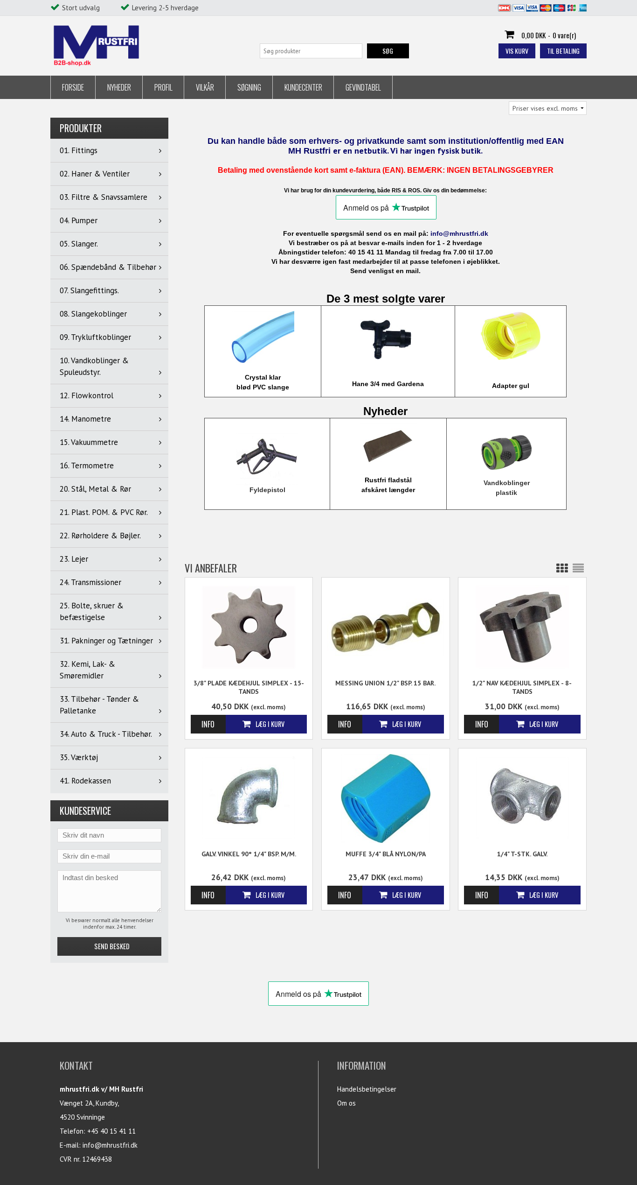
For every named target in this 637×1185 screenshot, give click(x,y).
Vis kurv (516, 51)
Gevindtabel (363, 87)
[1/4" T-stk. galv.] (522, 797)
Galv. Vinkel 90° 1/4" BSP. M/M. (248, 854)
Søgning (249, 87)
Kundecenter (303, 87)
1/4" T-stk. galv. (522, 854)
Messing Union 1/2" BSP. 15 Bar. (385, 683)
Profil (163, 87)
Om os (346, 1103)
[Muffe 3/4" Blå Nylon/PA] (385, 798)
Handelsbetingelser (366, 1089)
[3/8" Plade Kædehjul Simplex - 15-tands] (249, 626)
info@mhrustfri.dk (110, 1145)
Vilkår (205, 87)
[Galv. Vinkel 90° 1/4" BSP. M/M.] (249, 797)
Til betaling (563, 51)
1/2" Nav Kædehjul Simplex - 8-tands (522, 687)
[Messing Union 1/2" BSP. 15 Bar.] (385, 626)
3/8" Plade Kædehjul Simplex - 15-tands (249, 687)
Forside (73, 87)
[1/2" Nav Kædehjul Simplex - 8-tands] (522, 626)
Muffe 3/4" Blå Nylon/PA (386, 854)
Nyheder (119, 87)
